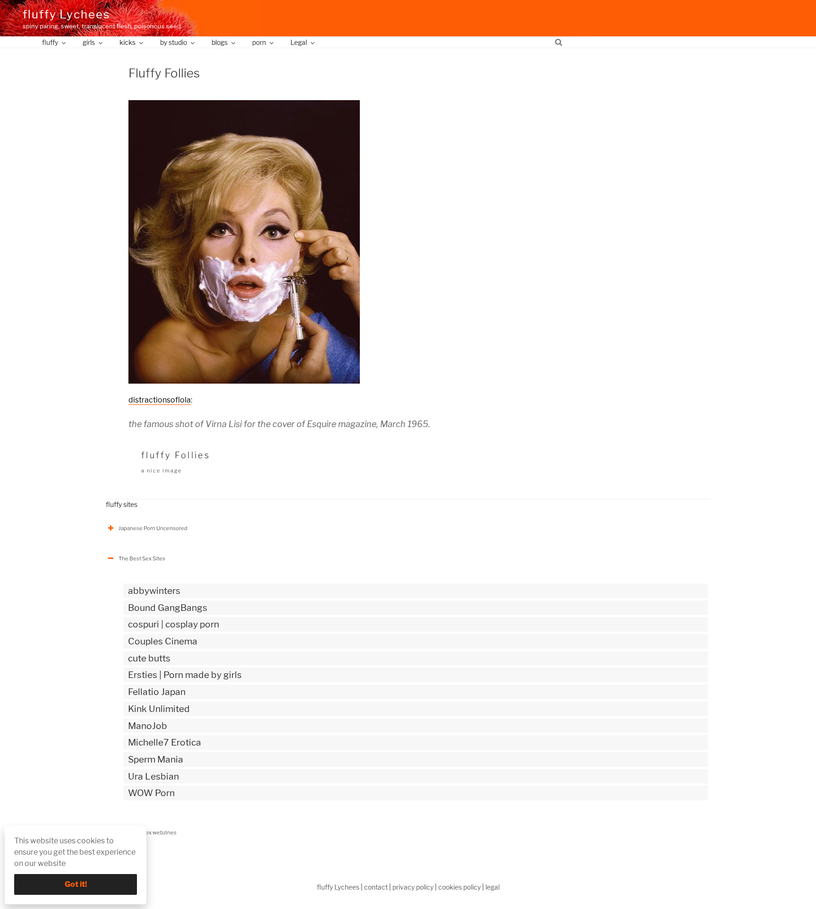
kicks (127, 42)
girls (89, 42)
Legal (298, 42)
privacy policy (413, 887)
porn (259, 42)
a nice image (161, 470)
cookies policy (459, 887)
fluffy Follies (175, 455)
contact (376, 887)
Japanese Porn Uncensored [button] (153, 528)
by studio (173, 42)
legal (492, 887)
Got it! (76, 884)
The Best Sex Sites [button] (142, 558)
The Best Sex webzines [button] (148, 832)
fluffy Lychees (66, 14)
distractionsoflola (159, 399)
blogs (220, 42)
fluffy (50, 42)
